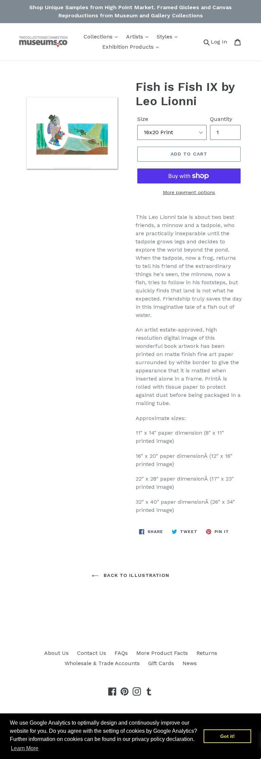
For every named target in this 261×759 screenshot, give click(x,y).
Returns (206, 653)
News (189, 663)
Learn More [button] (24, 748)
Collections (99, 36)
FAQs (121, 653)
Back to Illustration (135, 575)
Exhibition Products (128, 47)
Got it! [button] (227, 736)
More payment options (189, 192)
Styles (165, 36)
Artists (135, 36)
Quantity (221, 119)
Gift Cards (161, 663)
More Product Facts (162, 653)
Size (142, 119)
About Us (56, 653)
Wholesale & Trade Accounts (102, 663)
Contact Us (91, 653)
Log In (221, 41)
